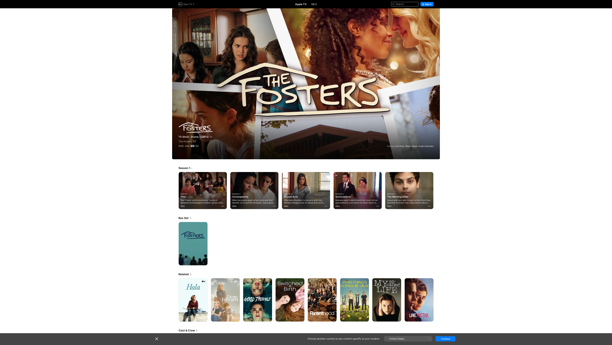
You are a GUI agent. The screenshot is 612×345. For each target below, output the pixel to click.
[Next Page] (436, 190)
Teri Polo (399, 146)
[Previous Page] (175, 190)
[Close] (156, 338)
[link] (185, 218)
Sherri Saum (411, 146)
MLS (314, 4)
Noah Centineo (426, 146)
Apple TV (301, 4)
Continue (445, 338)
